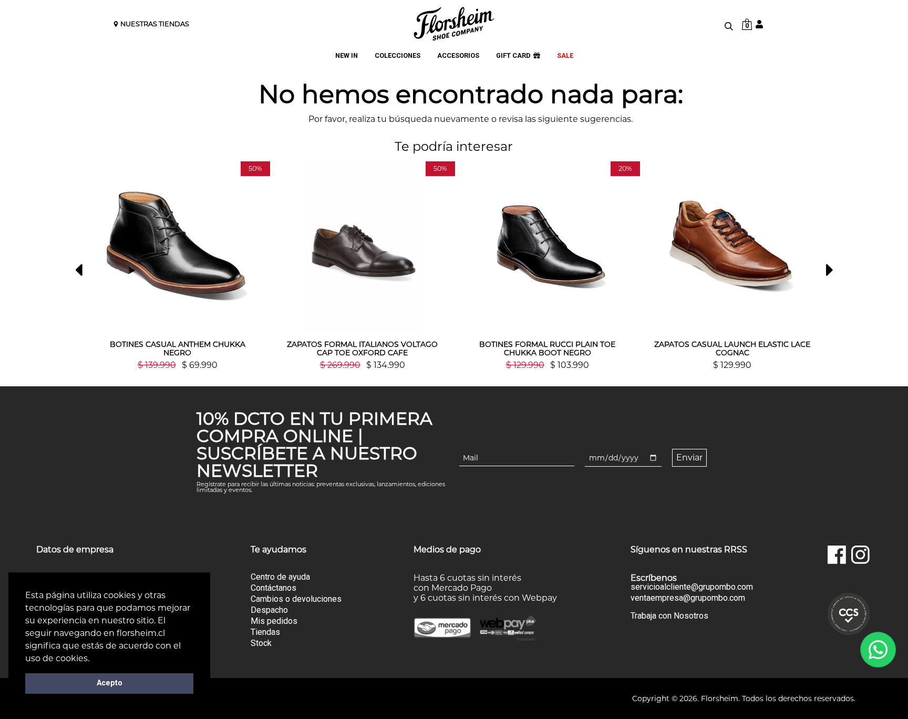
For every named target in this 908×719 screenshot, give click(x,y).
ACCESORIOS (458, 55)
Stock (261, 643)
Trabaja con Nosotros (669, 616)
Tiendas (265, 632)
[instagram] (860, 555)
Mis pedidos (274, 621)
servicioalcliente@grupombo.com (692, 587)
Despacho (269, 610)
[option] (177, 265)
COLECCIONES (397, 55)
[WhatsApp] (878, 650)
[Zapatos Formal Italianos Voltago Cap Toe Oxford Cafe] (362, 246)
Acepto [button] (109, 683)
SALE (565, 55)
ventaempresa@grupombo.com (688, 598)
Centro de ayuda (280, 577)
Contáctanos (273, 588)
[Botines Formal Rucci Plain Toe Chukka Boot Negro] (547, 246)
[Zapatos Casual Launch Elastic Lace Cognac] (732, 246)
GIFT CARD (513, 55)
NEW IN (346, 55)
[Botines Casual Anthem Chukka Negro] (177, 246)
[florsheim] (454, 23)
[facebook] (837, 555)
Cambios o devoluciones (296, 599)
